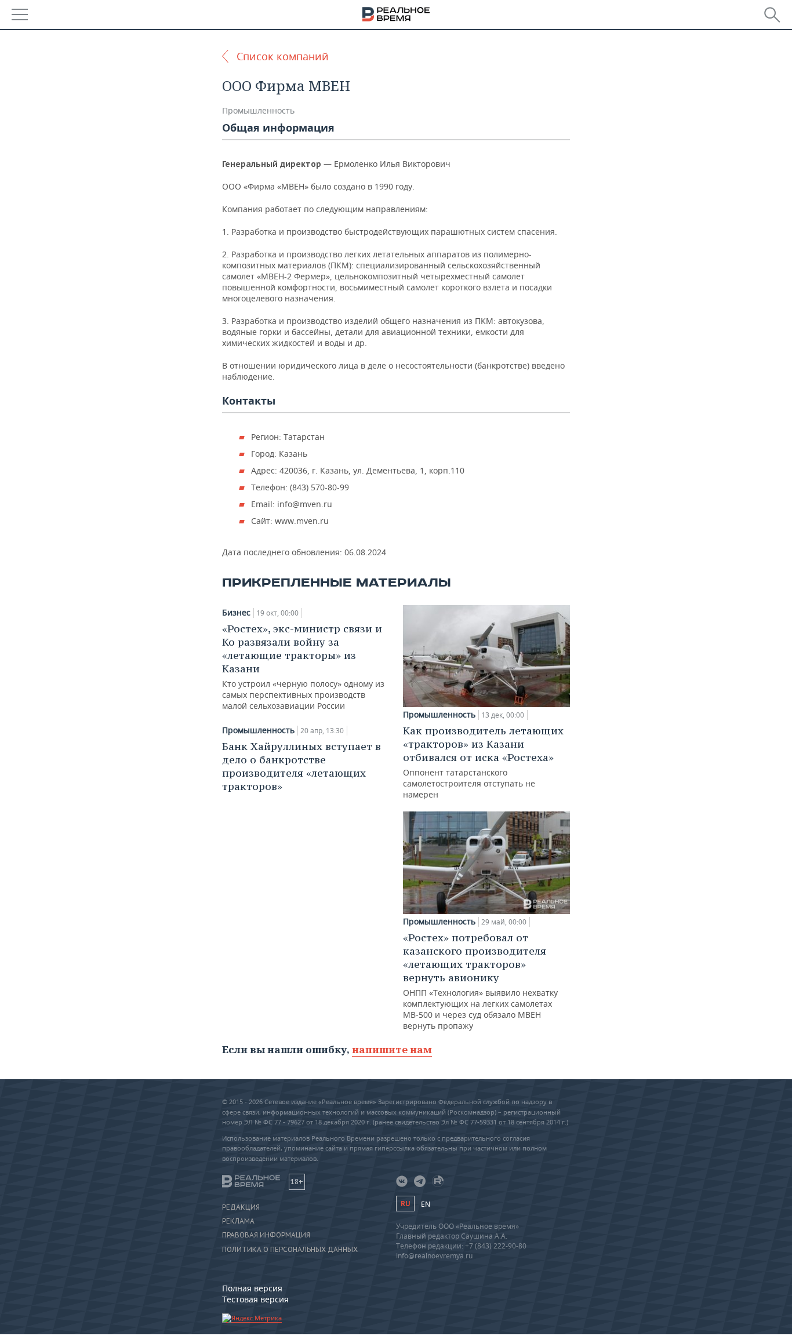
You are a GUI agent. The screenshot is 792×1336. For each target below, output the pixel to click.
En (425, 1204)
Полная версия (252, 1288)
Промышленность (258, 110)
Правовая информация (266, 1235)
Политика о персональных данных (290, 1250)
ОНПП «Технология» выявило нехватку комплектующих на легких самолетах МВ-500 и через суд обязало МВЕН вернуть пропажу (480, 981)
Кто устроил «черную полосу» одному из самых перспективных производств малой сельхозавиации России (303, 666)
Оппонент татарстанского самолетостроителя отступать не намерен (483, 762)
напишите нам (392, 1049)
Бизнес (236, 612)
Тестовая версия (255, 1299)
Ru (405, 1203)
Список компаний (283, 56)
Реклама (238, 1221)
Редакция (241, 1207)
